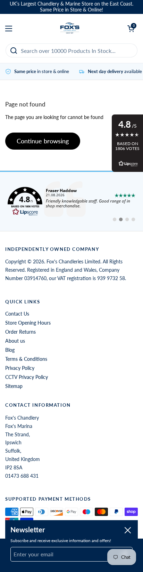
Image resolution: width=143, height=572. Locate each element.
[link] (71, 201)
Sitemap (14, 386)
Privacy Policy (19, 368)
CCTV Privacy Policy (26, 377)
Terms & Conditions (26, 359)
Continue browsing (43, 141)
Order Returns (20, 332)
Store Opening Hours (28, 323)
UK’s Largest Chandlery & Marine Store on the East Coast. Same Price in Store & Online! (71, 7)
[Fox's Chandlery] (70, 28)
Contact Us (17, 314)
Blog (10, 350)
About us (15, 341)
